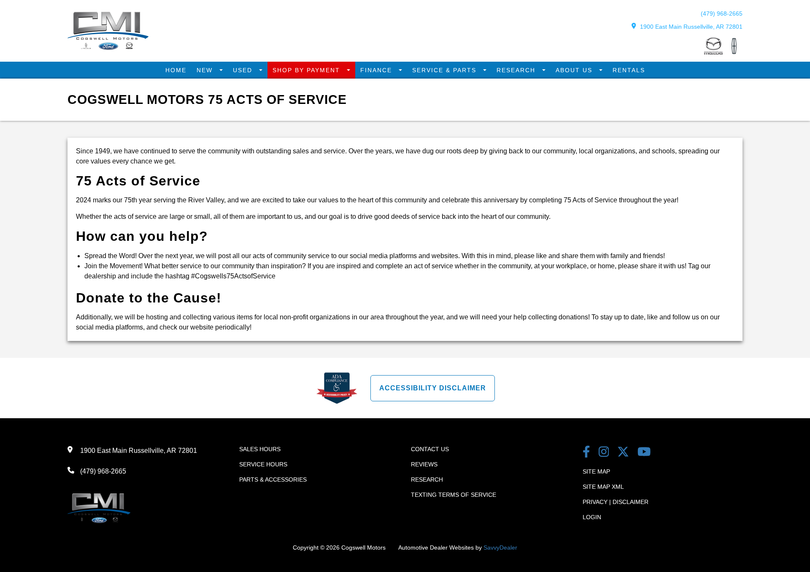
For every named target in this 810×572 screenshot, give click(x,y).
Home (175, 70)
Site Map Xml (603, 486)
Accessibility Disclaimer (432, 388)
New (206, 70)
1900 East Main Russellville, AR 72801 (691, 26)
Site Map (596, 471)
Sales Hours (260, 449)
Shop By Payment (308, 70)
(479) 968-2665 (721, 13)
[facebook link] (586, 453)
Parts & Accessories (273, 479)
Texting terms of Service (453, 494)
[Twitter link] (623, 453)
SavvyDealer (500, 547)
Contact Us (430, 449)
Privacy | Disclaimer (615, 501)
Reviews (424, 464)
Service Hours (263, 464)
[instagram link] (604, 453)
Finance (377, 70)
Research (517, 70)
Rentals (629, 70)
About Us (575, 70)
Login (592, 517)
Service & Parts (445, 70)
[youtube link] (644, 453)
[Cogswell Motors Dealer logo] (108, 47)
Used (244, 70)
